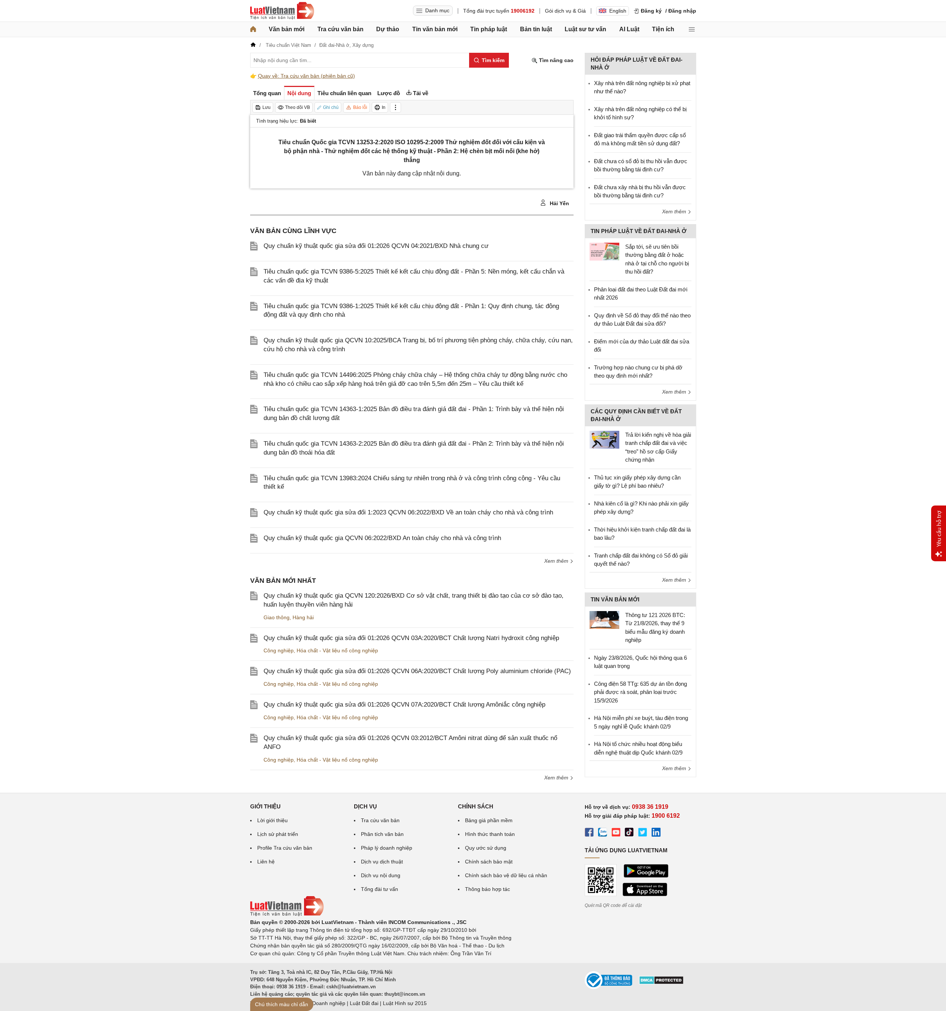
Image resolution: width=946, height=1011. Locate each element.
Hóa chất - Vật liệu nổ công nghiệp (337, 650)
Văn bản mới (286, 29)
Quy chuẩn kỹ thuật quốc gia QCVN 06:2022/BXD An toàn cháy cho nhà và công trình (382, 538)
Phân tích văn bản (382, 834)
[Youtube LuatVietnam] (615, 833)
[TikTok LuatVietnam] (629, 833)
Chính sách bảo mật (489, 862)
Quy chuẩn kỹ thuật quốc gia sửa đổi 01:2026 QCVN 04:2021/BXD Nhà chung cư (376, 245)
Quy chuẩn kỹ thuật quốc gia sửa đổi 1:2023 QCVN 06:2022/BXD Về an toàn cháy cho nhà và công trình (408, 512)
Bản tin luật (536, 29)
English (617, 11)
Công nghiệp (279, 650)
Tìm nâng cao (555, 60)
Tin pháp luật (488, 29)
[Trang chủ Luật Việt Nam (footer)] (287, 914)
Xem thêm (557, 561)
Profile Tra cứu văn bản (284, 848)
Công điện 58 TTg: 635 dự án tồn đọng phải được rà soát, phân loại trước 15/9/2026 (640, 692)
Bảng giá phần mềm (489, 820)
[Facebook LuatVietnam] (589, 833)
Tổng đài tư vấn (379, 889)
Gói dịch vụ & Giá (565, 11)
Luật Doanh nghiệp (322, 1003)
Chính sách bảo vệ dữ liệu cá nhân (506, 875)
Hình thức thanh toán (490, 834)
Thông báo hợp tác (487, 889)
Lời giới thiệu (272, 820)
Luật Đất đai (364, 1003)
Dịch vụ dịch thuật (382, 862)
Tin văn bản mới (435, 29)
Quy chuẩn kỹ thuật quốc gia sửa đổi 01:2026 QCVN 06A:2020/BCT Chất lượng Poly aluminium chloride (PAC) (417, 671)
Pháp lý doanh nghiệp (386, 848)
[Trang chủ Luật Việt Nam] (282, 11)
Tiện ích (663, 29)
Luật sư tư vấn (585, 29)
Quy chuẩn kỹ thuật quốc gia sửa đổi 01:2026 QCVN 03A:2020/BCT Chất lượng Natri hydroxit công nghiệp (411, 638)
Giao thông (277, 617)
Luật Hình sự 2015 (405, 1003)
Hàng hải (303, 617)
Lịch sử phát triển (277, 834)
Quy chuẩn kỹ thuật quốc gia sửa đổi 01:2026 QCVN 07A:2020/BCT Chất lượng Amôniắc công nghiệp (404, 704)
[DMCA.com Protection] (661, 983)
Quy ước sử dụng (485, 848)
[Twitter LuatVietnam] (642, 833)
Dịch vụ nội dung (380, 875)
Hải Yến (558, 203)
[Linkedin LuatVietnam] (656, 833)
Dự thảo (387, 29)
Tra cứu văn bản (340, 29)
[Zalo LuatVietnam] (602, 833)
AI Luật (629, 29)
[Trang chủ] (253, 29)
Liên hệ (266, 862)
